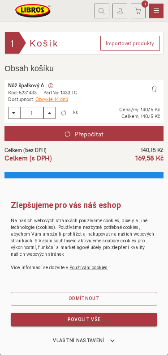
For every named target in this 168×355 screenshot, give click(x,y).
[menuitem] (156, 11)
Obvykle (51, 99)
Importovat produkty (130, 42)
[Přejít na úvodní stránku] (33, 10)
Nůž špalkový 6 (26, 85)
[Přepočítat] (63, 113)
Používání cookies (88, 267)
